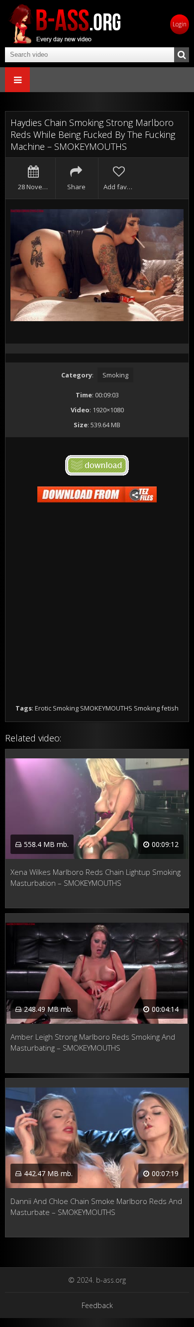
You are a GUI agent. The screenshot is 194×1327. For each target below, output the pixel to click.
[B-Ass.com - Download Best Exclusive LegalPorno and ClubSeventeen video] (64, 23)
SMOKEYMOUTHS (106, 708)
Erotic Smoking (57, 708)
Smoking (115, 374)
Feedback (97, 1305)
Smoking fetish (156, 708)
